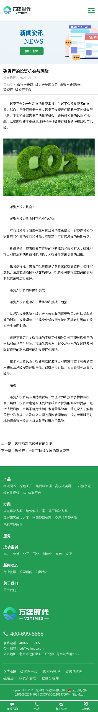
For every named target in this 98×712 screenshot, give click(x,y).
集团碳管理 (44, 486)
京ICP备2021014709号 (55, 694)
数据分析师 (50, 678)
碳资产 (8, 89)
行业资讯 (9, 572)
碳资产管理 (25, 85)
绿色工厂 (26, 486)
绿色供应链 (11, 493)
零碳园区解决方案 (16, 518)
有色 (59, 554)
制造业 (47, 554)
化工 (26, 554)
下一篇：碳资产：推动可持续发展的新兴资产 (35, 451)
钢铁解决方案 (35, 511)
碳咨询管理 (74, 671)
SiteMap (77, 694)
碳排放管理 (51, 671)
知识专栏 (42, 572)
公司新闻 (26, 572)
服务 (7, 536)
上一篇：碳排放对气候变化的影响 (26, 443)
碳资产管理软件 (71, 85)
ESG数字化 (83, 486)
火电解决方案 (13, 511)
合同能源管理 (42, 518)
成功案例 (10, 547)
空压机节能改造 (66, 518)
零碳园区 (9, 486)
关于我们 (10, 583)
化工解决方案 (58, 511)
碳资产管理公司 (46, 85)
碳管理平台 (28, 671)
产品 (7, 479)
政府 (68, 554)
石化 (36, 554)
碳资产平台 (23, 89)
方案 (7, 504)
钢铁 (16, 554)
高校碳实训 (63, 486)
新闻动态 (10, 565)
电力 (6, 554)
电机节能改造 (13, 524)
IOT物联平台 (32, 493)
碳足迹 (8, 678)
